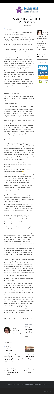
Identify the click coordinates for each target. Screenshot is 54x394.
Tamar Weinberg (27, 25)
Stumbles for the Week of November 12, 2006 (19, 357)
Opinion (20, 16)
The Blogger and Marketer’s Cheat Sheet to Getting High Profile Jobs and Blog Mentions (8, 358)
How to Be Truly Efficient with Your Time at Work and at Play (12, 370)
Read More (27, 336)
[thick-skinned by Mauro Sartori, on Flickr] (8, 29)
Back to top (46, 391)
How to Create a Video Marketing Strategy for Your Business (29, 357)
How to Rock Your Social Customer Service (26, 369)
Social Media (25, 16)
